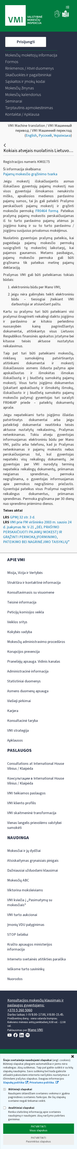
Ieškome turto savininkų (25, 969)
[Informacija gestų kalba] (58, 16)
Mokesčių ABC (18, 880)
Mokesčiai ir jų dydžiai (24, 850)
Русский (45, 135)
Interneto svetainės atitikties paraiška (36, 959)
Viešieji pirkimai (19, 701)
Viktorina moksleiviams (25, 890)
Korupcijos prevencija (23, 651)
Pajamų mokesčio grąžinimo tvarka (30, 174)
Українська (62, 135)
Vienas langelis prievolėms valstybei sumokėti (34, 825)
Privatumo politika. (42, 1083)
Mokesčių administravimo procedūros (36, 641)
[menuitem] (31, 55)
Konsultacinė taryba (22, 720)
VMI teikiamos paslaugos (26, 793)
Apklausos (15, 740)
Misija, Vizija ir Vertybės (25, 572)
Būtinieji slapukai (20, 1089)
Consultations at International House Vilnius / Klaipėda (35, 766)
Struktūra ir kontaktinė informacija (34, 582)
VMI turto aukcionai (22, 914)
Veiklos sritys (17, 622)
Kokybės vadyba (19, 631)
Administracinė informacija (27, 671)
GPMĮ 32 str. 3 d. (22, 517)
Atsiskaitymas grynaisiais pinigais (33, 860)
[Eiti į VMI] (23, 16)
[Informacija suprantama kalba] (65, 16)
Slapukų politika (13, 1083)
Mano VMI (35, 1029)
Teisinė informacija (21, 602)
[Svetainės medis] (67, 7)
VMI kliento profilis (21, 803)
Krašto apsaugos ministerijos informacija (29, 947)
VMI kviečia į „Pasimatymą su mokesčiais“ (29, 903)
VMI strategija (18, 730)
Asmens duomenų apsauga (27, 691)
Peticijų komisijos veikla (25, 612)
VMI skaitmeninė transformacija (31, 813)
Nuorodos (15, 979)
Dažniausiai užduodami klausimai (32, 870)
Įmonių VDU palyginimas (25, 924)
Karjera (12, 710)
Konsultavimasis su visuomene (30, 592)
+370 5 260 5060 (19, 1010)
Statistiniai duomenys (24, 681)
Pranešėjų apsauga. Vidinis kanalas (33, 661)
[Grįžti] (5, 145)
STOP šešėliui (17, 934)
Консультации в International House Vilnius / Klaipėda (35, 781)
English (31, 135)
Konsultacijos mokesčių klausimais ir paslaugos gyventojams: (35, 1003)
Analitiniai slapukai (21, 1108)
